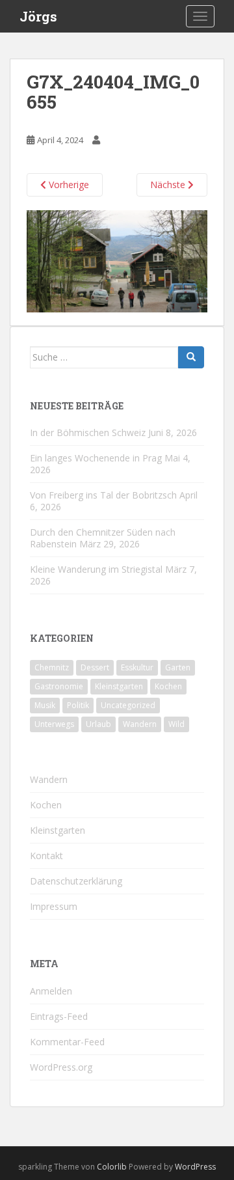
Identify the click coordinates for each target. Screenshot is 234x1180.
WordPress (195, 1166)
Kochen (168, 686)
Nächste (169, 184)
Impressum (53, 906)
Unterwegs (54, 724)
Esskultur (137, 667)
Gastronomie (58, 686)
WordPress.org (61, 1067)
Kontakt (46, 855)
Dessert (95, 667)
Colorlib (112, 1166)
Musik (44, 705)
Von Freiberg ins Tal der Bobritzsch (103, 495)
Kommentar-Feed (67, 1042)
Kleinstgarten (119, 686)
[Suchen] (191, 357)
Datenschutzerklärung (76, 881)
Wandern (140, 724)
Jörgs (38, 16)
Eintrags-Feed (59, 1016)
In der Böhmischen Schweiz (88, 432)
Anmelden (51, 991)
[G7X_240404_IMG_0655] (117, 260)
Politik (78, 705)
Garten (177, 667)
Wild (176, 724)
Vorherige (67, 184)
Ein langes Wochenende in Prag (96, 458)
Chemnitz (51, 667)
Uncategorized (128, 705)
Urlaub (98, 724)
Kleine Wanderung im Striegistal (96, 569)
